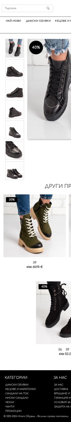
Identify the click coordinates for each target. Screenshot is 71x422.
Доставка (61, 389)
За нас (58, 385)
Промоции (13, 411)
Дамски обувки (38, 21)
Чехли (9, 402)
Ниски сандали (16, 398)
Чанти (9, 406)
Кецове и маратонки (20, 389)
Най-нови (13, 21)
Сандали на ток (16, 393)
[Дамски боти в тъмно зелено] (34, 226)
